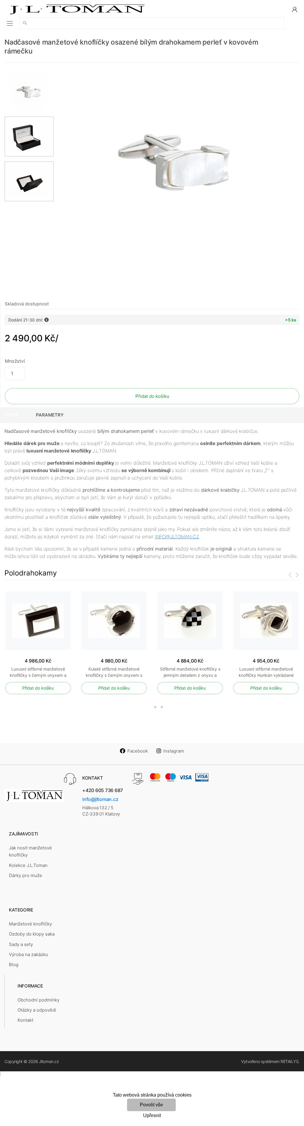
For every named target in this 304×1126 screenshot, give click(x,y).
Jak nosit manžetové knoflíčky (30, 851)
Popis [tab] (11, 415)
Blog (13, 964)
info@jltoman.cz (100, 799)
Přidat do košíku (152, 396)
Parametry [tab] (50, 415)
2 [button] (155, 707)
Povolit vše (151, 1104)
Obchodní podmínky (38, 1000)
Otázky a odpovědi (37, 1010)
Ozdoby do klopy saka (32, 934)
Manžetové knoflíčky (30, 924)
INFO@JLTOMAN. (174, 537)
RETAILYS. (290, 1061)
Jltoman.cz (49, 1061)
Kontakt (25, 1020)
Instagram (173, 751)
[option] (177, 161)
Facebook (137, 751)
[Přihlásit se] (294, 9)
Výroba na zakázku (28, 954)
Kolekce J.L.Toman (28, 865)
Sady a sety (21, 944)
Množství (15, 361)
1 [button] (145, 707)
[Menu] (10, 23)
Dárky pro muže (25, 875)
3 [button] (162, 707)
